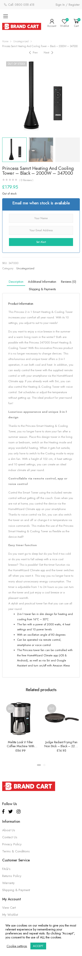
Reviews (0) (68, 281)
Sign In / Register (68, 4)
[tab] (16, 282)
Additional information (42, 281)
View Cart (9, 907)
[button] (39, 765)
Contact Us (9, 837)
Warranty (8, 883)
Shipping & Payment (16, 890)
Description (16, 281)
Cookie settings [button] (17, 946)
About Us (8, 830)
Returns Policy (11, 875)
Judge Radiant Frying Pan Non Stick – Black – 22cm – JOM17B (61, 746)
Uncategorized (21, 41)
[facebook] (3, 811)
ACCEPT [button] (38, 946)
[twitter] (10, 811)
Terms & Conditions (16, 851)
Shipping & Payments (42, 289)
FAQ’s (6, 868)
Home (5, 41)
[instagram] (19, 811)
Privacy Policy (12, 844)
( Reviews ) (26, 180)
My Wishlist (10, 914)
